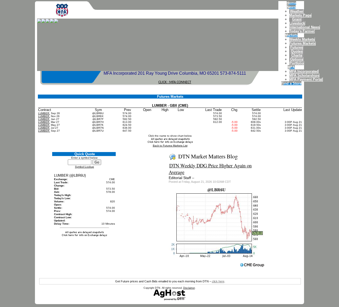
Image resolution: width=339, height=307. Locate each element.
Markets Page (300, 15)
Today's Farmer (301, 31)
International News (304, 27)
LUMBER (44, 113)
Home (291, 3)
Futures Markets (302, 43)
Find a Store (291, 83)
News (291, 7)
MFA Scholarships (304, 75)
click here (218, 281)
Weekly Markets (302, 39)
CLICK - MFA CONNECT (174, 82)
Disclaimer (189, 288)
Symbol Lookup (84, 166)
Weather (296, 11)
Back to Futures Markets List (170, 145)
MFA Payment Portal (306, 79)
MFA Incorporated (303, 71)
